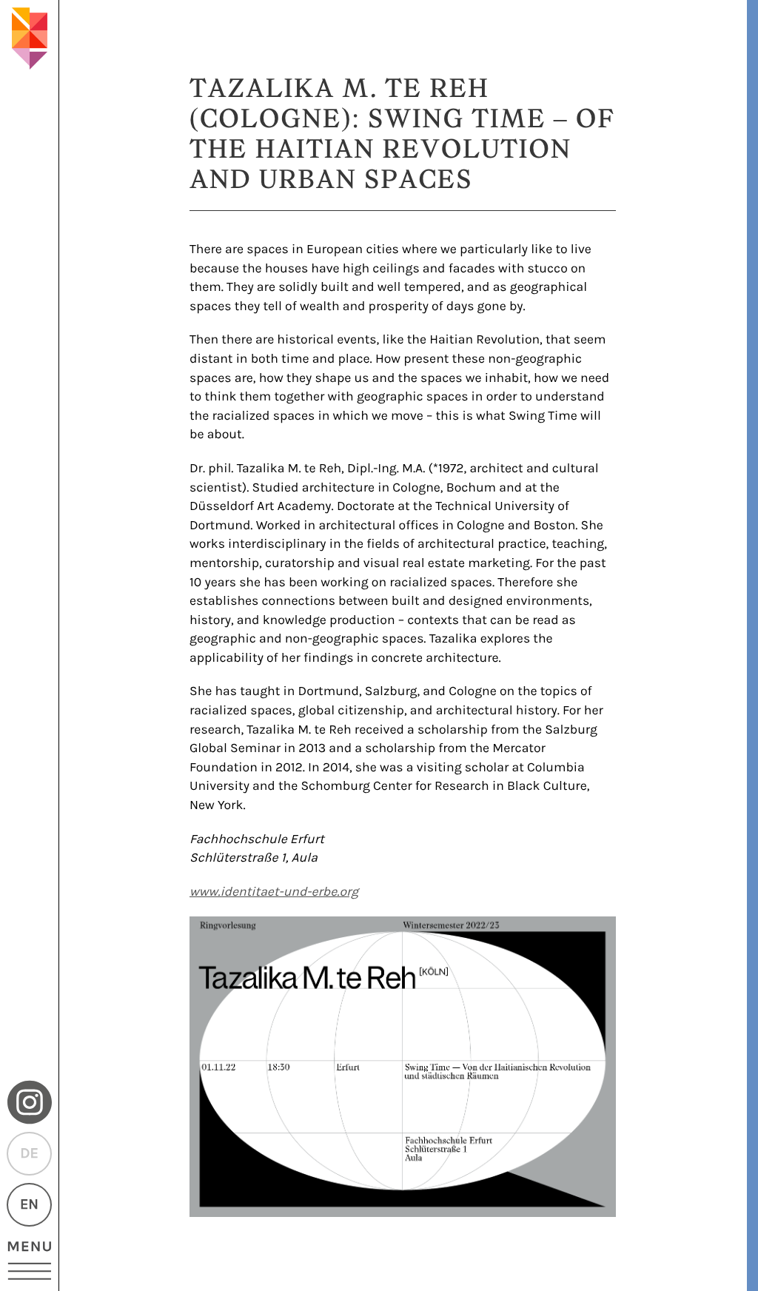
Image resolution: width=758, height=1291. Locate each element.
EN (29, 1204)
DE (29, 1153)
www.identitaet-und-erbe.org (274, 892)
